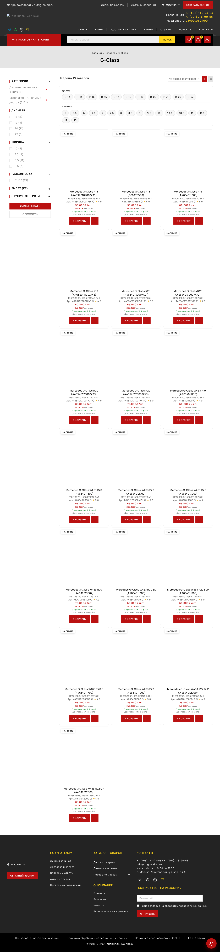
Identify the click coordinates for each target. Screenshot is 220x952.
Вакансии (100, 899)
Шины (99, 29)
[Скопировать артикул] (93, 201)
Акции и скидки (60, 879)
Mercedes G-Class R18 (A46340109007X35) (84, 193)
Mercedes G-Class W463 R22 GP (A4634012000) (84, 790)
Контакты (206, 29)
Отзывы (166, 29)
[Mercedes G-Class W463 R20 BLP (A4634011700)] (188, 556)
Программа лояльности (65, 885)
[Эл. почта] (27, 29)
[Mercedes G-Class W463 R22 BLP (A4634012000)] (188, 656)
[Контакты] (211, 943)
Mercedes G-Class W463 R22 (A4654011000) (136, 690)
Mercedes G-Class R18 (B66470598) (136, 193)
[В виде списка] (210, 79)
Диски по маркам (112, 5)
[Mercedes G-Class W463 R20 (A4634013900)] (188, 457)
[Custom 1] (21, 29)
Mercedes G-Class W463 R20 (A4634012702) (136, 491)
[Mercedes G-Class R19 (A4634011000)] (188, 158)
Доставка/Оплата (123, 29)
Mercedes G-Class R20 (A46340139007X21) (136, 292)
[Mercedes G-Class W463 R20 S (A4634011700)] (84, 656)
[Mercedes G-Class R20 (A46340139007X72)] (188, 258)
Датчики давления (144, 5)
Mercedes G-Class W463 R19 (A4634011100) (188, 392)
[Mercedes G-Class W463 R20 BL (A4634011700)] (136, 556)
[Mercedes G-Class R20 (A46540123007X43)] (136, 357)
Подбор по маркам (105, 874)
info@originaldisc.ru (149, 864)
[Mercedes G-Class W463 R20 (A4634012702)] (136, 457)
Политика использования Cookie (157, 938)
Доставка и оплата (62, 866)
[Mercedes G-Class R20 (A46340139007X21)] (136, 258)
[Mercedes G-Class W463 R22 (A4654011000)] (136, 656)
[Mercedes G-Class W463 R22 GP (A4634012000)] (84, 755)
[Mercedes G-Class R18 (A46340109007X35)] (84, 158)
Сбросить (30, 214)
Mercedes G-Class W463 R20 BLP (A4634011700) (188, 591)
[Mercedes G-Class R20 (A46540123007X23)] (84, 357)
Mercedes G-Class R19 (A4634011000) (188, 193)
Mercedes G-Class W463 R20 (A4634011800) (84, 491)
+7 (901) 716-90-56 (199, 17)
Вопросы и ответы (61, 872)
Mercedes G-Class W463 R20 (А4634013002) (84, 591)
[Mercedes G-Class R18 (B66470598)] (136, 158)
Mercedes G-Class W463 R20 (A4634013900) (188, 491)
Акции (148, 29)
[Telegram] (9, 29)
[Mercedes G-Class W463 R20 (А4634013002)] (84, 556)
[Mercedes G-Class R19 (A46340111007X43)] (84, 258)
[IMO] (155, 880)
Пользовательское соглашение (37, 938)
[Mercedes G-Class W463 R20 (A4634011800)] (84, 457)
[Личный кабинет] (207, 39)
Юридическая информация (111, 911)
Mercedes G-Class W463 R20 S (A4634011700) (84, 690)
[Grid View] (204, 79)
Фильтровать (30, 206)
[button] (79, 221)
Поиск (83, 29)
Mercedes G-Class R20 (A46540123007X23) (84, 392)
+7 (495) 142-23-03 (199, 13)
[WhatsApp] (15, 29)
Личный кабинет (60, 860)
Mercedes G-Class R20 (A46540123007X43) (136, 392)
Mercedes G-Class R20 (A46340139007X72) (188, 292)
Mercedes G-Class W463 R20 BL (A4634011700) (136, 591)
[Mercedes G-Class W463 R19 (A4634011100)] (188, 357)
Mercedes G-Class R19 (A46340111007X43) (84, 292)
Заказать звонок (198, 5)
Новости (185, 29)
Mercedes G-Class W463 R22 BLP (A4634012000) (188, 690)
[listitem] (67, 97)
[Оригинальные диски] (24, 18)
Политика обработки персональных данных (97, 938)
